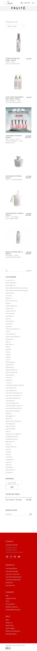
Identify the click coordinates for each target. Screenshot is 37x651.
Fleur (7, 347)
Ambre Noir (9, 293)
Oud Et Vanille (9, 429)
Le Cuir (7, 383)
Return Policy (9, 625)
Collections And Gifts (11, 329)
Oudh (20, 140)
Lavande (8, 380)
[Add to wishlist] (8, 33)
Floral (7, 349)
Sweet (7, 454)
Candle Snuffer (10, 311)
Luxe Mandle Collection (12, 398)
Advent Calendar (10, 283)
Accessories (9, 280)
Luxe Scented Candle (12, 218)
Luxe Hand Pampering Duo (14, 102)
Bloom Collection (10, 301)
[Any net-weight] (13, 483)
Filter (28, 499)
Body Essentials (10, 100)
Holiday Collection (11, 370)
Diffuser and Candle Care (13, 631)
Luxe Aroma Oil (10, 388)
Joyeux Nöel (9, 375)
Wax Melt (8, 467)
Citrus (7, 318)
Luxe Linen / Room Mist (13, 63)
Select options (18, 121)
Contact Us (9, 622)
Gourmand (9, 365)
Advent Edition (10, 285)
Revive (7, 444)
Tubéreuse (9, 459)
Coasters (8, 324)
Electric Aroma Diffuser (12, 336)
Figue (7, 342)
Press (7, 601)
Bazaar (8, 295)
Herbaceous (9, 367)
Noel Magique (9, 423)
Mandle (8, 413)
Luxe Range (14, 216)
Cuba (7, 139)
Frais (12, 139)
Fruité (7, 61)
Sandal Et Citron (10, 142)
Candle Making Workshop (13, 609)
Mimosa (8, 418)
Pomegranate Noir (11, 436)
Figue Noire (9, 344)
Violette (8, 464)
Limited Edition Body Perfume (14, 385)
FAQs (7, 620)
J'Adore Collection (10, 372)
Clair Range (9, 255)
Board (7, 303)
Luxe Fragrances (10, 390)
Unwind (8, 462)
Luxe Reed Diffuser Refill (13, 257)
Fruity (12, 61)
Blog (7, 595)
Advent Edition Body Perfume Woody (16, 290)
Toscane (8, 457)
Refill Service (9, 441)
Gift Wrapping (9, 362)
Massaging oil (9, 416)
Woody (8, 472)
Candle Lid (8, 308)
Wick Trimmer (9, 470)
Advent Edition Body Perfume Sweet (16, 288)
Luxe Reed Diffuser (11, 140)
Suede (7, 449)
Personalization (10, 604)
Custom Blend (10, 334)
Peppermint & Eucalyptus (13, 434)
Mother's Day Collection (12, 421)
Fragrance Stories (11, 598)
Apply (12, 487)
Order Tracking (10, 628)
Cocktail (8, 326)
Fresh (7, 354)
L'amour (8, 377)
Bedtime (8, 298)
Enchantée (8, 339)
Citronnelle (9, 316)
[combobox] (15, 26)
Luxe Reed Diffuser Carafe (13, 406)
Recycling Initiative (11, 634)
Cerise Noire (9, 313)
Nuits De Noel (10, 426)
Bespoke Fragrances (12, 607)
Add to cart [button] (18, 44)
